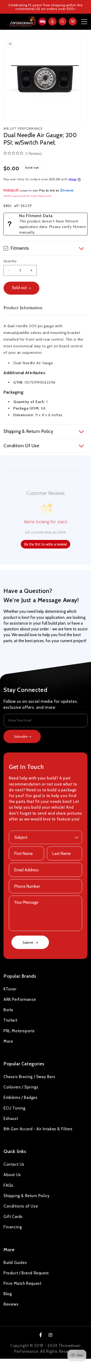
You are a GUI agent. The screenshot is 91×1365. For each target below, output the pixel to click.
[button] (41, 21)
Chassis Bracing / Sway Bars (29, 1076)
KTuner (10, 989)
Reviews (11, 1304)
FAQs (8, 1185)
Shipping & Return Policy (26, 1195)
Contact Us (14, 1164)
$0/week (67, 190)
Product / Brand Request (26, 1273)
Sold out (19, 287)
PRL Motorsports (19, 1031)
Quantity (10, 261)
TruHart (10, 1020)
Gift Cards (13, 1216)
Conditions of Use (21, 1206)
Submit (28, 942)
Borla (8, 1010)
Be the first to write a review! (45, 544)
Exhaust (11, 1118)
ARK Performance (20, 999)
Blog (8, 1293)
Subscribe (21, 736)
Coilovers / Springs (21, 1087)
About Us (12, 1174)
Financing (13, 1227)
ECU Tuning (14, 1108)
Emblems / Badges (21, 1097)
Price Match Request (22, 1283)
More (8, 1041)
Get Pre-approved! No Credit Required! (27, 195)
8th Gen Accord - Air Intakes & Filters (38, 1129)
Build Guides (15, 1262)
